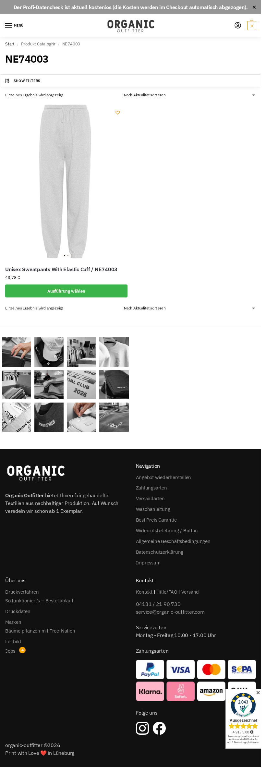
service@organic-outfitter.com (170, 612)
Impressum (148, 563)
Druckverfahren (22, 592)
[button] (251, 25)
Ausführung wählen (66, 291)
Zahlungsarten (151, 488)
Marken (13, 622)
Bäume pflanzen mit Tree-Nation (40, 631)
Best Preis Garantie (156, 520)
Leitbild (13, 641)
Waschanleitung (153, 509)
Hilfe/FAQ (166, 592)
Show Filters (27, 81)
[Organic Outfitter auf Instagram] (142, 728)
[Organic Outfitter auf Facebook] (159, 728)
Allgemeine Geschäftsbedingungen (173, 541)
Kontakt (144, 592)
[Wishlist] (118, 112)
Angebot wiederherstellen (163, 477)
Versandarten (150, 498)
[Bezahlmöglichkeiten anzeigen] (196, 680)
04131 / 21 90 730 (158, 604)
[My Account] (238, 25)
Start (10, 44)
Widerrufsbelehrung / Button (167, 530)
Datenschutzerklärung (160, 552)
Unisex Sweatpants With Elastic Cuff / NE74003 (61, 269)
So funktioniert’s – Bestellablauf (39, 601)
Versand (190, 592)
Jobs (10, 651)
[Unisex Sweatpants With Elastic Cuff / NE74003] (66, 181)
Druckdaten (17, 611)
